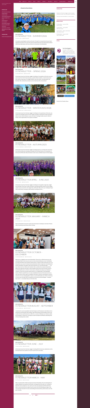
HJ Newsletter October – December (28, 253)
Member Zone (70, 1)
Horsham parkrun (5, 20)
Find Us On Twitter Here (62, 101)
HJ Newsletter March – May (30, 377)
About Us (24, 1)
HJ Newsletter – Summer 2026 (31, 36)
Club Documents (62, 1)
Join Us (29, 1)
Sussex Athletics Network (6, 23)
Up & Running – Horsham (6, 27)
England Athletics (4, 13)
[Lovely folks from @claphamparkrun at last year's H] (61, 89)
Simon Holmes (26, 38)
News (34, 1)
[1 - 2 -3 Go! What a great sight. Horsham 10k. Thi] (70, 89)
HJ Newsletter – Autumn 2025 (31, 144)
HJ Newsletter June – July (29, 344)
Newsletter (20, 34)
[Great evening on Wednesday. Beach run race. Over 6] (70, 60)
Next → (37, 395)
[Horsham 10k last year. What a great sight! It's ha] (61, 79)
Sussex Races (4, 26)
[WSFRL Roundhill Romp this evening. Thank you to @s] (61, 60)
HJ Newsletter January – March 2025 (32, 217)
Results (55, 1)
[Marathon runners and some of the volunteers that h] (70, 69)
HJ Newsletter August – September (34, 306)
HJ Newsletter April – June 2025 (32, 179)
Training (43, 1)
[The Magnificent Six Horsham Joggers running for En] (61, 69)
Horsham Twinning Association (7, 36)
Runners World (4, 21)
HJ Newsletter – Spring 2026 (30, 71)
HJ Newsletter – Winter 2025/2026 (33, 108)
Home (20, 1)
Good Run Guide (4, 14)
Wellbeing (50, 1)
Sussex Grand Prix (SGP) (6, 24)
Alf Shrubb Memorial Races (6, 11)
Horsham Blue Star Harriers (6, 16)
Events (39, 1)
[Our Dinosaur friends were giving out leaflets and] (70, 79)
